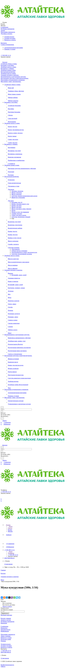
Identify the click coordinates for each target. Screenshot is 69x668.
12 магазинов (8, 564)
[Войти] (1, 497)
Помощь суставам (9, 49)
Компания (4, 623)
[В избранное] (1, 592)
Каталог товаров (6, 618)
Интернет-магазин (6, 615)
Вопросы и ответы (10, 40)
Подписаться (5, 613)
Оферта (3, 666)
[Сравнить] (2, 594)
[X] (9, 597)
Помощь (3, 641)
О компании (4, 626)
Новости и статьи (6, 637)
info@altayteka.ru (9, 558)
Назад (10, 526)
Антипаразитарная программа (13, 47)
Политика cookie (6, 639)
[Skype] (17, 597)
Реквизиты (4, 628)
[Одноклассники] (4, 597)
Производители (5, 629)
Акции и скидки (6, 620)
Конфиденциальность (7, 665)
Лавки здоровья (5, 636)
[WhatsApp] (14, 597)
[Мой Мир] (7, 597)
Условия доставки (9, 38)
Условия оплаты (9, 36)
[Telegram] (19, 597)
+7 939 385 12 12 (6, 55)
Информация (5, 631)
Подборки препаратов (7, 621)
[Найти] (2, 418)
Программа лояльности (8, 634)
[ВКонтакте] (2, 597)
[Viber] (12, 597)
